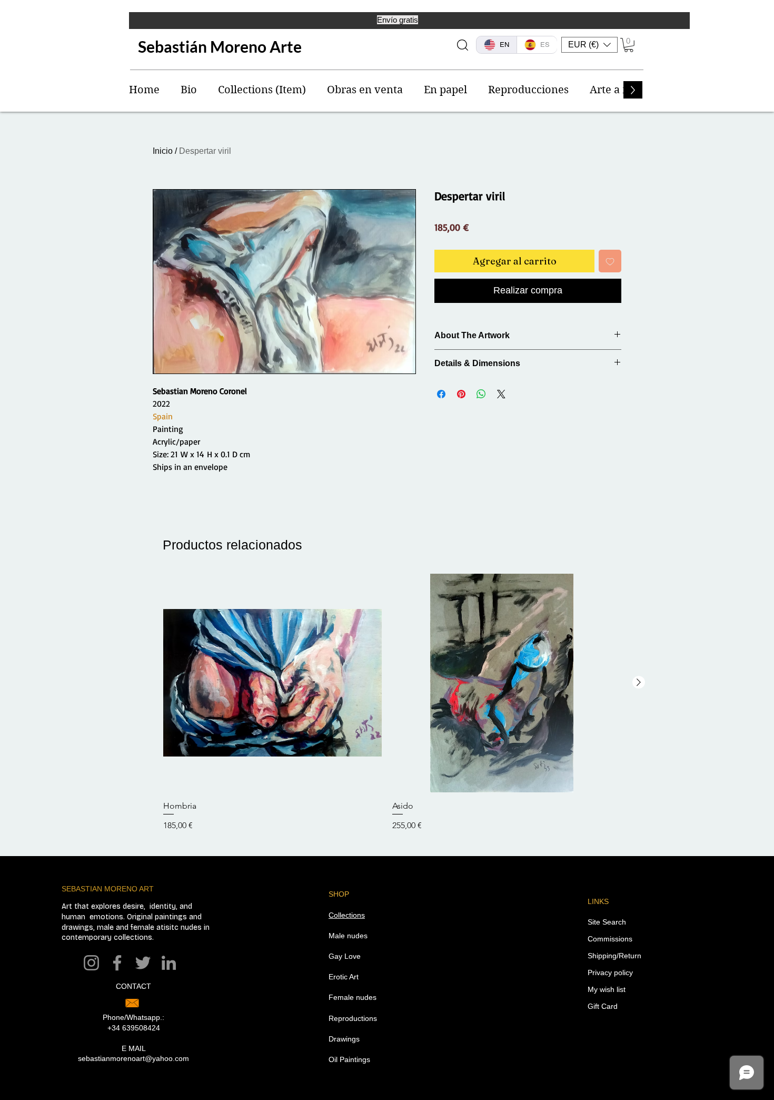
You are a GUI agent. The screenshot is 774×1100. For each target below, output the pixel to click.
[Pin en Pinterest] (461, 394)
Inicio (163, 150)
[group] (387, 708)
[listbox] (589, 45)
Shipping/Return (614, 955)
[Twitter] (143, 962)
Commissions (610, 939)
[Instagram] (91, 962)
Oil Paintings (349, 1059)
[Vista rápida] (272, 683)
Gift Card (603, 1006)
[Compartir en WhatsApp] (481, 394)
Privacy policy (610, 972)
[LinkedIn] (168, 962)
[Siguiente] (638, 682)
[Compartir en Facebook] (441, 394)
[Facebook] (117, 962)
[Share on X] (501, 394)
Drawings (344, 1039)
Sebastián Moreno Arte (220, 46)
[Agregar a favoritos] (610, 261)
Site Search (607, 922)
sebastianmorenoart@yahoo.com (133, 1058)
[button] (589, 45)
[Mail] (132, 1003)
